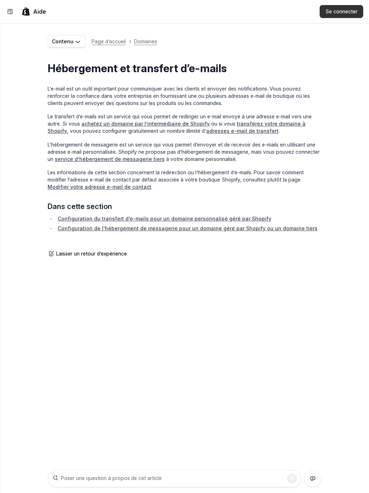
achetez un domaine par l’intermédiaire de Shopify (145, 124)
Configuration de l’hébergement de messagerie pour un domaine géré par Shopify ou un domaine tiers (187, 228)
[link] (34, 11)
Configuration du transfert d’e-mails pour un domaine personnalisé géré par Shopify (164, 218)
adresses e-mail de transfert (242, 131)
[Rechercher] (292, 479)
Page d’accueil (109, 41)
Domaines (145, 41)
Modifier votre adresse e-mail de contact (99, 187)
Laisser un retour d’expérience (91, 253)
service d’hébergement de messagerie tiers (110, 159)
